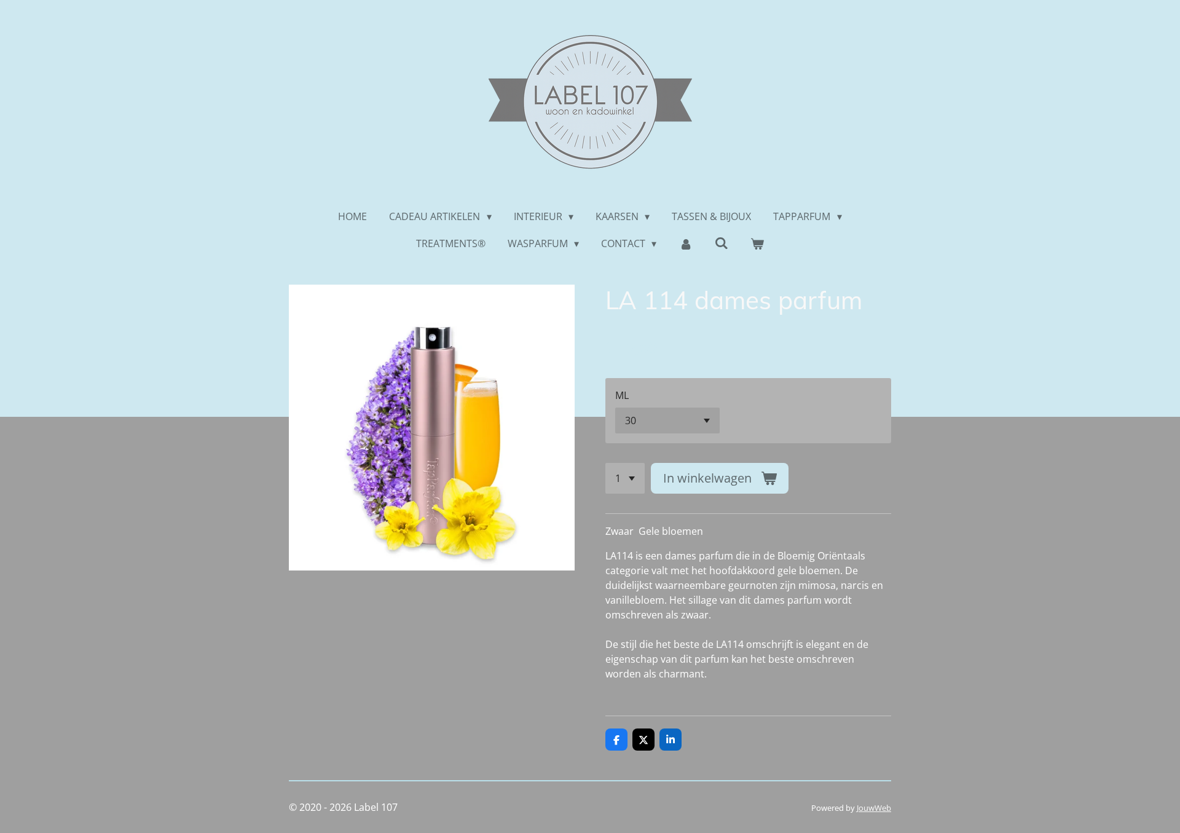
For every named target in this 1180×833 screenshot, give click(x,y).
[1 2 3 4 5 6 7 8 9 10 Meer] (625, 478)
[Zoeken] (721, 243)
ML (622, 395)
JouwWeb (874, 807)
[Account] (685, 243)
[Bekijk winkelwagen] (757, 243)
